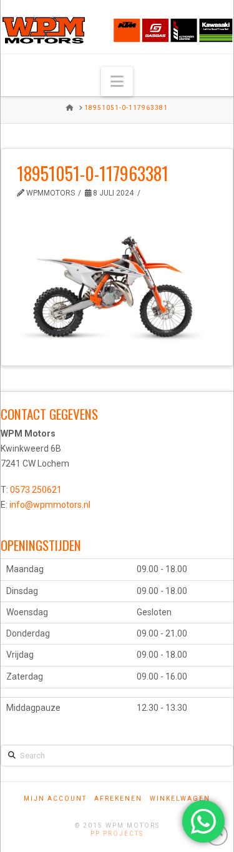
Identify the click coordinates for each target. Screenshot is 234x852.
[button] (117, 81)
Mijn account (55, 798)
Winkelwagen (180, 798)
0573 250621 (36, 490)
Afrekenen (118, 798)
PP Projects (117, 833)
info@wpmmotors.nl (49, 505)
